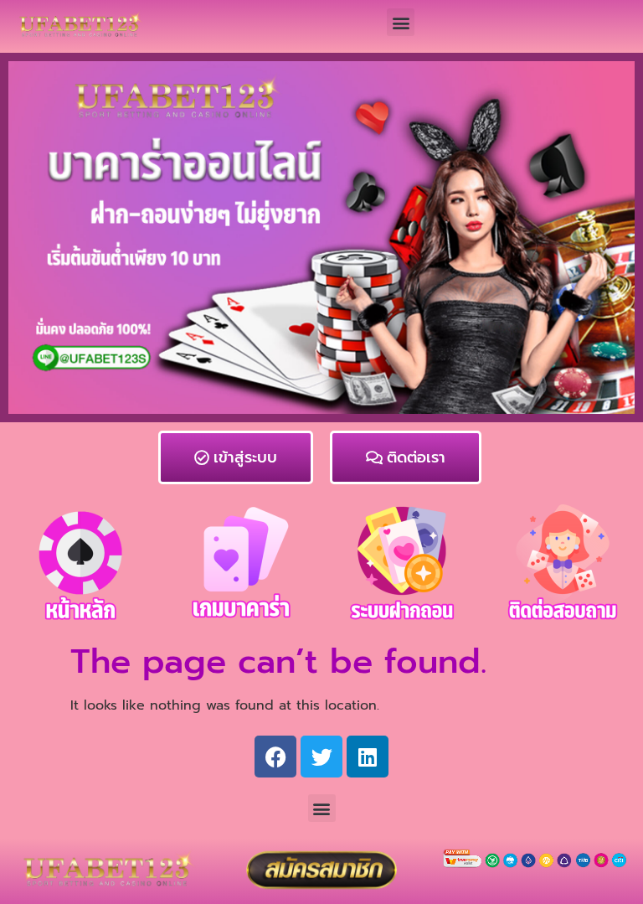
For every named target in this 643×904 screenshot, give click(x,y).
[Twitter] (321, 756)
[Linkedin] (367, 756)
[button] (400, 22)
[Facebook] (275, 756)
